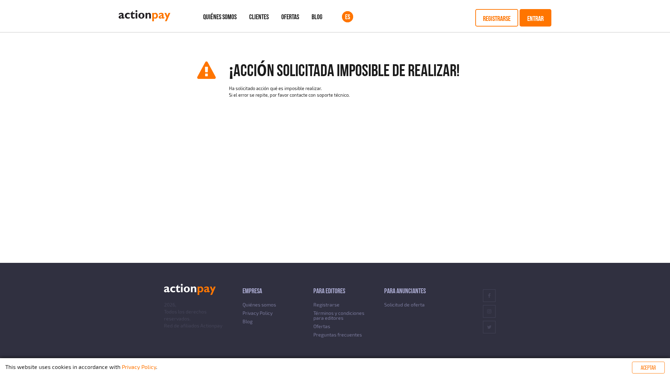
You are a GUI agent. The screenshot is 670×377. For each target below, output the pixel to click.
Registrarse (497, 18)
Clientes (259, 17)
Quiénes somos (220, 17)
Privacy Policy (258, 313)
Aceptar (648, 367)
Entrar (535, 18)
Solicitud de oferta (404, 305)
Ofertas (290, 17)
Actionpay (211, 325)
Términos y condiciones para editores (338, 315)
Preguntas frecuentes (337, 335)
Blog (317, 17)
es (347, 17)
